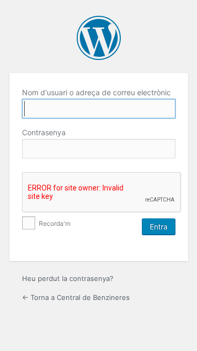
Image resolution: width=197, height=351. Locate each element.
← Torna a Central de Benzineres (76, 297)
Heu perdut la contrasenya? (67, 278)
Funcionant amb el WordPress (99, 38)
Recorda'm (53, 223)
